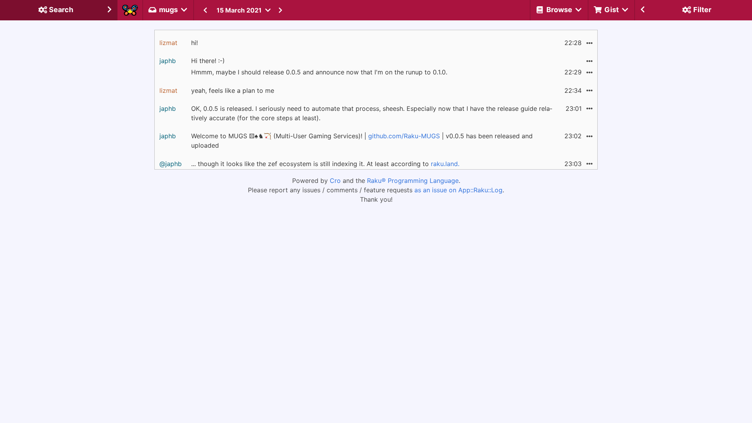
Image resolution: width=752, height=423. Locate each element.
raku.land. (445, 164)
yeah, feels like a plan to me (232, 90)
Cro (335, 180)
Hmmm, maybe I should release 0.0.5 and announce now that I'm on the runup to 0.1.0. (319, 72)
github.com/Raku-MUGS (404, 136)
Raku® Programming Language (413, 180)
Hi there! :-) (208, 61)
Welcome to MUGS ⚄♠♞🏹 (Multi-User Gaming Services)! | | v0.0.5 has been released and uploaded (362, 140)
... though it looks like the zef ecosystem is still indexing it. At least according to (325, 164)
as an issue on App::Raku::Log (458, 190)
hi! (194, 43)
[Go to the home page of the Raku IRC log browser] (130, 10)
